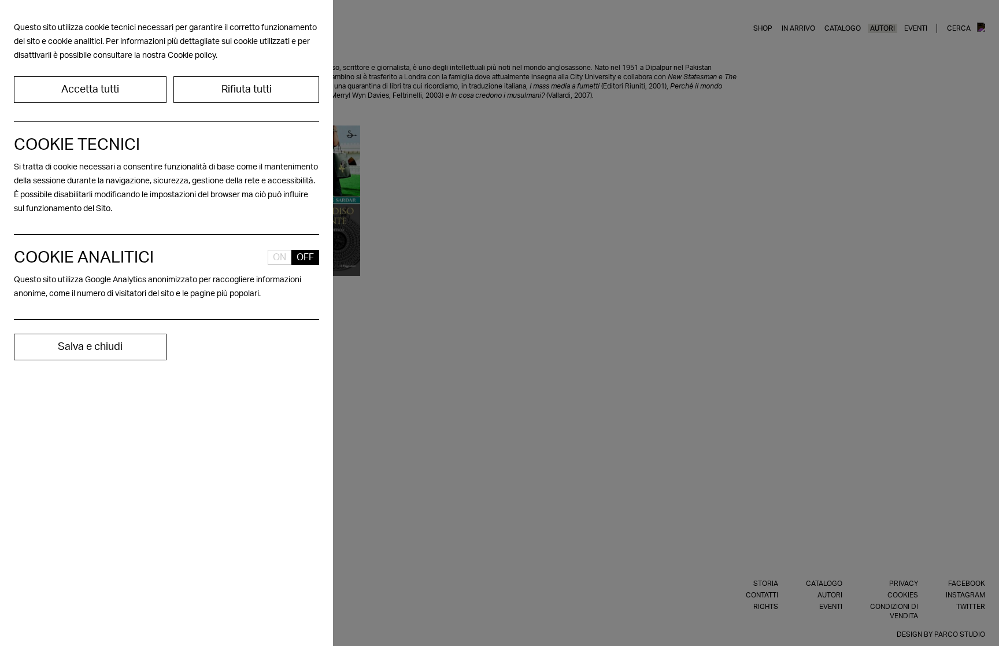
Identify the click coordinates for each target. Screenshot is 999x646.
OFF (305, 257)
